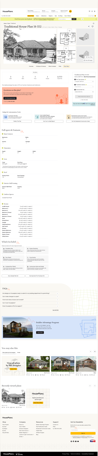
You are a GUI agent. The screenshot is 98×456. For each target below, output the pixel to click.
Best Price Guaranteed (89, 76)
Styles (37, 15)
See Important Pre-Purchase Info (37, 275)
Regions (50, 15)
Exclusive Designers (23, 428)
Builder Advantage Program (42, 424)
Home (5, 23)
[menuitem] (31, 16)
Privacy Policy (51, 19)
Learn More (40, 332)
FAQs (60, 66)
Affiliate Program (40, 432)
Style (8, 23)
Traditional (13, 23)
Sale (56, 15)
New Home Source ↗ (24, 430)
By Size (4, 430)
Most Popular (5, 424)
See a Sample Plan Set (13, 275)
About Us (21, 424)
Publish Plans (39, 430)
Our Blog (60, 15)
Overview (31, 66)
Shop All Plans (5, 432)
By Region (4, 428)
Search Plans (31, 15)
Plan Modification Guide (41, 426)
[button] (96, 19)
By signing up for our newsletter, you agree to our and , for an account (83, 437)
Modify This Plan (17, 121)
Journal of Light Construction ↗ (26, 434)
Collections (43, 15)
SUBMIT (74, 19)
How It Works (67, 15)
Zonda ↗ (21, 436)
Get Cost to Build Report (49, 121)
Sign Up (83, 433)
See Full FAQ (55, 310)
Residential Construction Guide (43, 428)
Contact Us (55, 424)
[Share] (88, 26)
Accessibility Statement (88, 454)
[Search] (95, 16)
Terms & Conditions (43, 19)
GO (70, 11)
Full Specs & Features (41, 66)
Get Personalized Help (10, 98)
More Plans (66, 66)
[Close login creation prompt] (96, 19)
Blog (37, 434)
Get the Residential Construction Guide (81, 121)
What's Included (52, 66)
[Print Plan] (94, 23)
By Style (4, 426)
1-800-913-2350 (6, 15)
